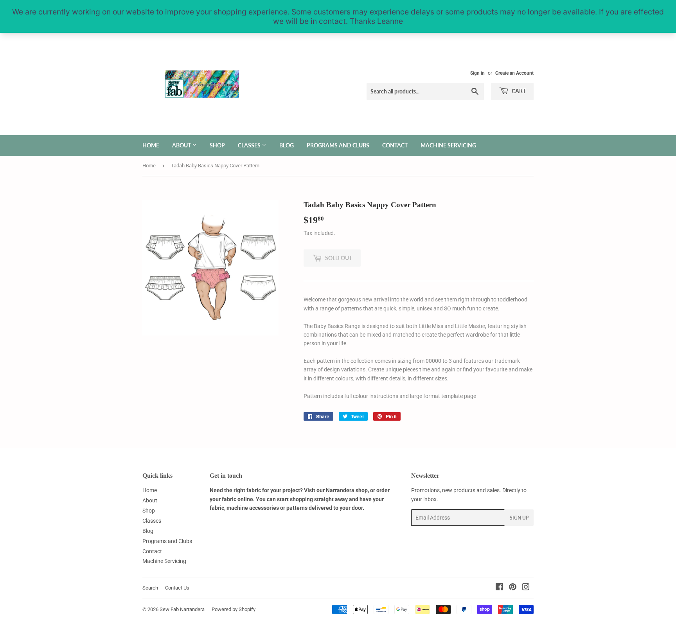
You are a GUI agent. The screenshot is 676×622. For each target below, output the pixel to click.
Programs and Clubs (338, 145)
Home (150, 145)
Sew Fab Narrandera (182, 609)
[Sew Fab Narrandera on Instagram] (526, 588)
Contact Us (177, 588)
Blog (286, 145)
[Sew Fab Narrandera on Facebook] (499, 588)
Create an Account (514, 73)
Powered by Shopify (233, 609)
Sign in (477, 73)
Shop (217, 145)
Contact (395, 145)
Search (150, 588)
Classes (250, 145)
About (182, 145)
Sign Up (519, 518)
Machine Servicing (448, 145)
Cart (518, 91)
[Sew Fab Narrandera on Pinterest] (513, 588)
